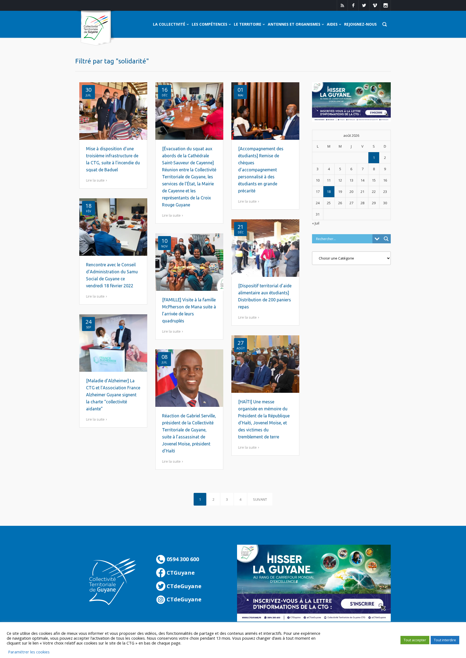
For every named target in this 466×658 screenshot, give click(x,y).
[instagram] (385, 5)
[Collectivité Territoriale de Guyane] (95, 28)
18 (329, 191)
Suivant (260, 499)
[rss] (342, 5)
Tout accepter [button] (415, 639)
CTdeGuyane (183, 586)
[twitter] (363, 5)
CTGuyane (180, 572)
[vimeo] (374, 5)
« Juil (315, 223)
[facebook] (353, 5)
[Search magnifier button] (386, 238)
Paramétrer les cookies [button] (29, 651)
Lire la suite (95, 180)
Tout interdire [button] (445, 639)
